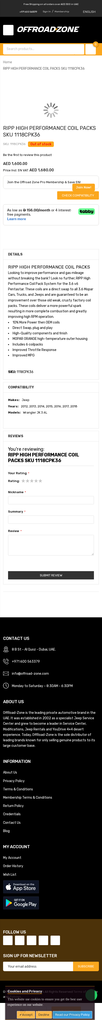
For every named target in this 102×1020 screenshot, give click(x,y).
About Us (10, 772)
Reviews (15, 436)
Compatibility (21, 387)
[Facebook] (8, 940)
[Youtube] (43, 940)
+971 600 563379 (28, 11)
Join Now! (83, 187)
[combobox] (39, 49)
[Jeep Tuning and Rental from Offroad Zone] (49, 30)
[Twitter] (19, 940)
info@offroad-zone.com (30, 673)
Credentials (12, 814)
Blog (6, 831)
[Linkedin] (31, 940)
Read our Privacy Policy (72, 1014)
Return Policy (13, 806)
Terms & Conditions (18, 789)
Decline (43, 1014)
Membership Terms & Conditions (27, 797)
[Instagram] (55, 940)
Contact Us (12, 822)
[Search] (79, 49)
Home (7, 62)
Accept (27, 1014)
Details (15, 254)
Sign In (47, 11)
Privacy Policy (14, 781)
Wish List (9, 874)
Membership (62, 11)
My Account (12, 858)
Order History (13, 866)
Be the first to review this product (27, 155)
